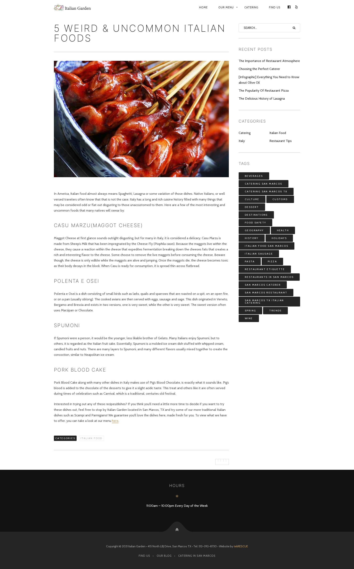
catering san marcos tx (266, 191)
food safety (255, 222)
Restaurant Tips (280, 141)
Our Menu (226, 7)
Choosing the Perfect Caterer (259, 69)
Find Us (274, 7)
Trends (275, 310)
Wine (249, 318)
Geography (254, 230)
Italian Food (91, 438)
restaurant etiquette (265, 269)
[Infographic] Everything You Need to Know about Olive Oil (269, 80)
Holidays (279, 238)
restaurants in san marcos (269, 276)
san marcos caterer (263, 284)
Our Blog (164, 555)
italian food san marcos (266, 245)
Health (283, 230)
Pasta (250, 261)
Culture (252, 199)
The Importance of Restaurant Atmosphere (269, 61)
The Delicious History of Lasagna (262, 98)
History (252, 238)
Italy (242, 141)
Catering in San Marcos (197, 555)
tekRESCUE (241, 546)
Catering (251, 7)
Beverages (254, 175)
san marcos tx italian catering (264, 301)
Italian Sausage (259, 253)
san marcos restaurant (266, 292)
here (115, 421)
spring (250, 310)
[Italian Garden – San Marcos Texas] (85, 7)
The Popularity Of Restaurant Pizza (264, 90)
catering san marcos (263, 183)
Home (203, 7)
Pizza (272, 261)
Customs (280, 199)
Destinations (256, 214)
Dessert (252, 206)
